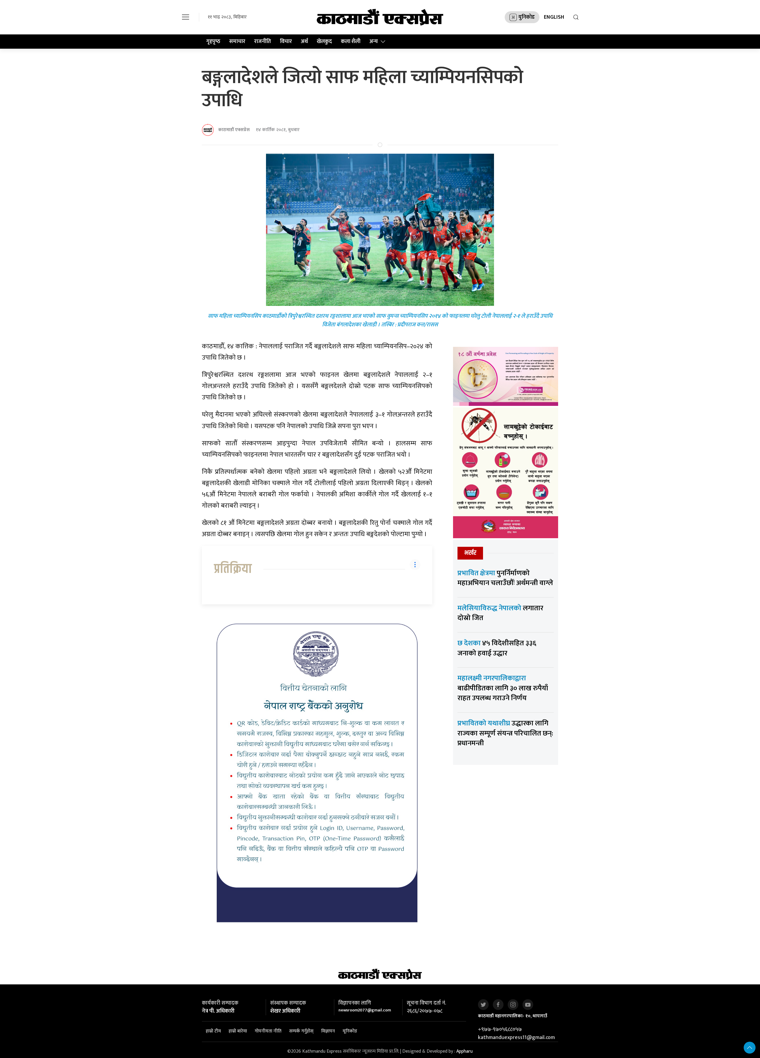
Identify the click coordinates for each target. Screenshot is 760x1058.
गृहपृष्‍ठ (213, 41)
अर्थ (304, 41)
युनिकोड (526, 17)
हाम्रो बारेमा (238, 1031)
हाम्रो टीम (213, 1031)
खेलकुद (324, 41)
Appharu (464, 1051)
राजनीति (262, 41)
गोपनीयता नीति (268, 1031)
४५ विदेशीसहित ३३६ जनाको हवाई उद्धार (496, 648)
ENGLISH (554, 17)
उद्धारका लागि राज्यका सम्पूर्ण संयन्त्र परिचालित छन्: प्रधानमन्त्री (505, 733)
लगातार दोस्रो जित (500, 613)
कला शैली (350, 41)
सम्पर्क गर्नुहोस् (301, 1031)
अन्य (373, 41)
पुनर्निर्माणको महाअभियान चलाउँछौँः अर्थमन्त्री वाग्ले (505, 578)
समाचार (237, 41)
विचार (286, 41)
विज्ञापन (328, 1031)
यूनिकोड (350, 1031)
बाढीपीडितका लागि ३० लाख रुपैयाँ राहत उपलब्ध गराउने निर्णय (502, 688)
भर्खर (470, 553)
